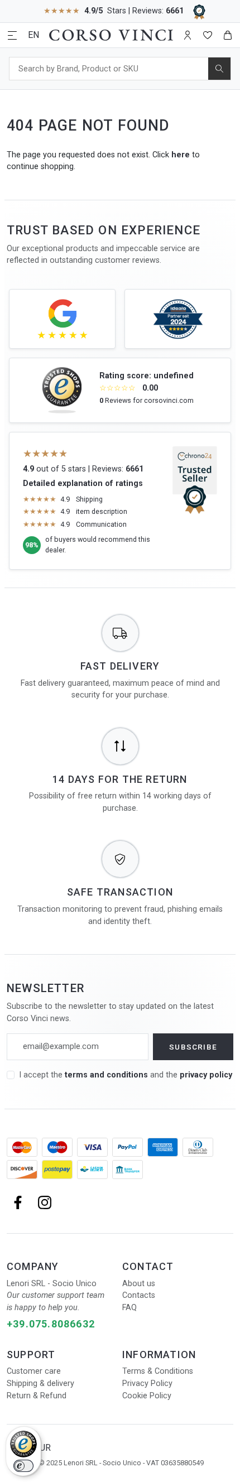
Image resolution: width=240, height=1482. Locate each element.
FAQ (129, 1307)
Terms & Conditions (157, 1371)
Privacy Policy (147, 1383)
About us (138, 1283)
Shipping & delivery (40, 1383)
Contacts (138, 1295)
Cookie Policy (146, 1396)
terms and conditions (107, 1075)
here (180, 155)
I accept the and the (125, 1075)
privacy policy (206, 1075)
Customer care (34, 1371)
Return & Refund (36, 1396)
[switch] (23, 1466)
